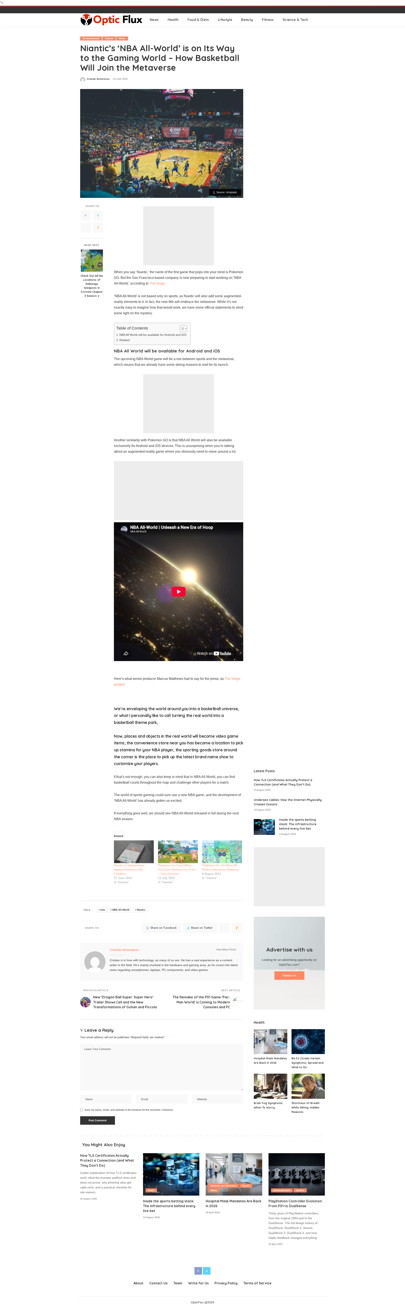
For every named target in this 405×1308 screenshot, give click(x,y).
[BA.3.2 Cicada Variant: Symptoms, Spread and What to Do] (308, 1041)
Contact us (289, 975)
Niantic (141, 909)
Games (109, 38)
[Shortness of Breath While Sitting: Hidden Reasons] (308, 1086)
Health (246, 1185)
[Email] (98, 228)
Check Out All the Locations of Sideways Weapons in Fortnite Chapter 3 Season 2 (92, 285)
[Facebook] (86, 215)
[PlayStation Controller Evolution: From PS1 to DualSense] (297, 1174)
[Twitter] (98, 215)
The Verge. (157, 283)
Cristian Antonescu (98, 79)
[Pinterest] (86, 228)
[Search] (322, 19)
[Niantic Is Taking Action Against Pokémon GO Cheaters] (134, 851)
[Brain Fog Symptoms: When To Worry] (270, 1086)
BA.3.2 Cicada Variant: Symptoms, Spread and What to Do (307, 1063)
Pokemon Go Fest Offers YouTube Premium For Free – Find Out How (176, 869)
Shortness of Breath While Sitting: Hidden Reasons (306, 1107)
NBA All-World (120, 909)
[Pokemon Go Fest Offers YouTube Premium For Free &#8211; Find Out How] (178, 851)
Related (124, 340)
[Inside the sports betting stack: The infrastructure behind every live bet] (264, 827)
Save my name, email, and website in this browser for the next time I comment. (128, 1109)
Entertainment (91, 38)
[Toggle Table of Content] (181, 328)
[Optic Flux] (111, 19)
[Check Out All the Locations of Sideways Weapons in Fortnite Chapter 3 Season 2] (92, 261)
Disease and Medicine (223, 1185)
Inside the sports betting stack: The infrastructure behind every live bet (297, 824)
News (122, 38)
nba (102, 909)
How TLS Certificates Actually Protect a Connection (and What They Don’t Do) (107, 1160)
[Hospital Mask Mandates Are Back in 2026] (270, 1041)
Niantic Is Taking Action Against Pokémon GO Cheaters (129, 869)
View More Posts (226, 949)
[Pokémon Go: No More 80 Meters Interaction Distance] (222, 851)
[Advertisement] (178, 235)
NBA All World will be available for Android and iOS (152, 334)
